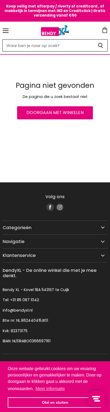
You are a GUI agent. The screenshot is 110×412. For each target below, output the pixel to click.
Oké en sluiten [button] (55, 402)
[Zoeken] (100, 45)
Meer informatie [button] (50, 388)
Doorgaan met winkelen (54, 112)
